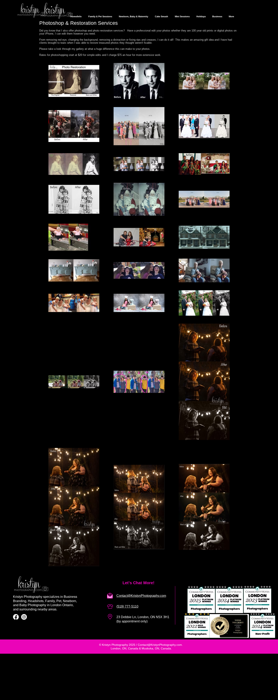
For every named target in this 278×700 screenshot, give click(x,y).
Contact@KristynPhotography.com (160, 644)
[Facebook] (16, 617)
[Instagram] (24, 617)
